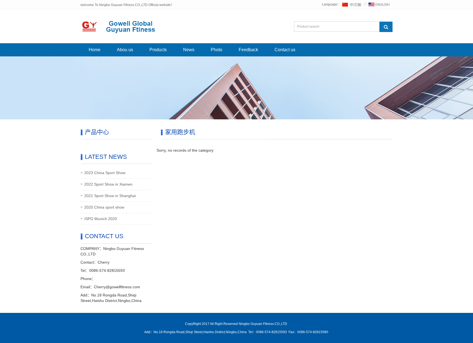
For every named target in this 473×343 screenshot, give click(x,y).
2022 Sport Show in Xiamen (108, 184)
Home (94, 49)
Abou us (125, 49)
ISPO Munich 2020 (100, 219)
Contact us (285, 49)
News (188, 49)
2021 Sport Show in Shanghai (110, 196)
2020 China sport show (104, 207)
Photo (216, 49)
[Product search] (386, 27)
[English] (379, 4)
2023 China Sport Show (104, 173)
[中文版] (352, 4)
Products (158, 49)
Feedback (248, 49)
